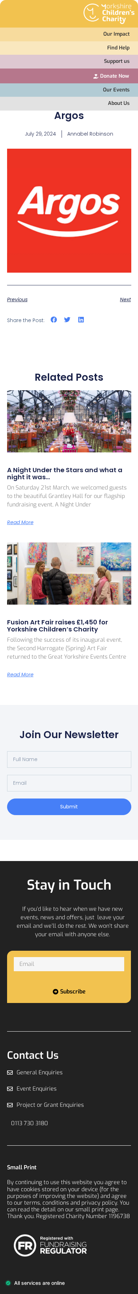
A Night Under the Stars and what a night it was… (64, 473)
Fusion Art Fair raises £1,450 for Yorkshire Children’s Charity (57, 626)
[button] (54, 320)
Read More (20, 522)
